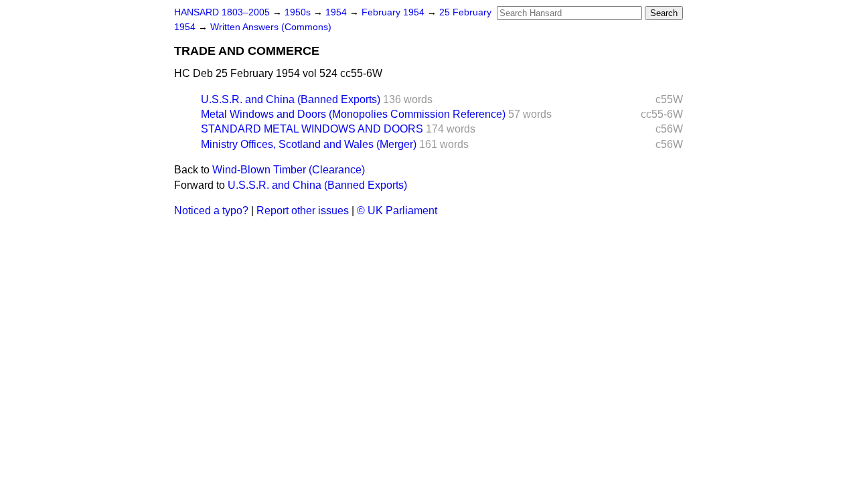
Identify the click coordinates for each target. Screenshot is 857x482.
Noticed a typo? (211, 210)
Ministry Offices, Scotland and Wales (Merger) (308, 144)
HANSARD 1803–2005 (222, 12)
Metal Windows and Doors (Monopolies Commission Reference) (353, 114)
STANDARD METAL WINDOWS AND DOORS (312, 129)
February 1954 (394, 12)
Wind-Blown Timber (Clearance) (288, 169)
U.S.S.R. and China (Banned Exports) (290, 99)
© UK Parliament (397, 210)
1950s (299, 12)
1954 (337, 12)
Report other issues (302, 210)
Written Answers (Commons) (270, 27)
